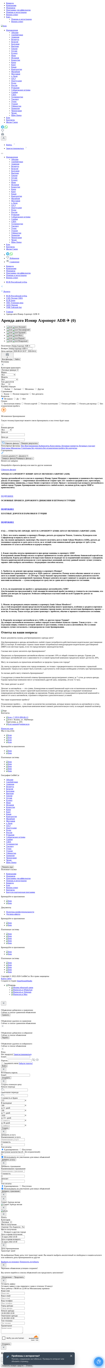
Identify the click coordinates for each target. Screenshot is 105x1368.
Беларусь (15, 39)
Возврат (4, 348)
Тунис (14, 101)
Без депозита (37, 448)
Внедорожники (32, 446)
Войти (4, 1066)
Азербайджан (17, 35)
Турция (14, 104)
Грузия (14, 51)
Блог (8, 885)
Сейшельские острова (20, 90)
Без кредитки (71, 448)
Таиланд (15, 99)
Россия (14, 85)
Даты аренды (7, 351)
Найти (17, 359)
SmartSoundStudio (24, 981)
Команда (10, 3)
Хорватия (15, 108)
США (13, 95)
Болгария (15, 44)
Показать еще (7, 867)
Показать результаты (29, 443)
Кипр (13, 62)
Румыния (15, 88)
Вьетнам (15, 46)
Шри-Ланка (16, 115)
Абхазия (14, 32)
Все (23, 446)
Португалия (16, 81)
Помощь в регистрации (16, 12)
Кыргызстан (16, 69)
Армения (15, 37)
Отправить (6, 1078)
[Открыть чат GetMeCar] (98, 1361)
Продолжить (19, 1277)
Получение (6, 346)
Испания (15, 58)
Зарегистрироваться (22, 1054)
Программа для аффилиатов (18, 10)
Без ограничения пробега (54, 448)
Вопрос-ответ (12, 15)
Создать (5, 1128)
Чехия (14, 113)
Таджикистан (17, 97)
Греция (14, 49)
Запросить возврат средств (12, 1366)
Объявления (7, 1277)
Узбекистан (16, 106)
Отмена (29, 1366)
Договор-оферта (13, 914)
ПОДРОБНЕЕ (7, 496)
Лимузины (6, 448)
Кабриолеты (44, 446)
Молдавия (15, 74)
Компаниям (11, 5)
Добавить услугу (8, 1160)
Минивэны (16, 448)
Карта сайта (6, 978)
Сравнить (5, 1015)
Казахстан (15, 60)
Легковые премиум (69, 446)
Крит (13, 65)
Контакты (10, 890)
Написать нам (7, 728)
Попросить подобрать (29, 1262)
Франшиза (10, 8)
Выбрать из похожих (10, 1262)
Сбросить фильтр (8, 469)
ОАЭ (13, 78)
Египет (14, 53)
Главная (9, 312)
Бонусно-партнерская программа (20, 892)
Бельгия (14, 42)
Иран (13, 55)
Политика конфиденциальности (20, 912)
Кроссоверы (55, 446)
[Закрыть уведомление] (71, 1356)
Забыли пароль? (26, 1063)
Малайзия (15, 72)
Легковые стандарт (86, 446)
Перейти (5, 1038)
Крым (13, 67)
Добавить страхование (11, 1191)
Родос (13, 83)
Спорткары (26, 448)
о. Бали (14, 76)
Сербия (14, 92)
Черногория (16, 111)
